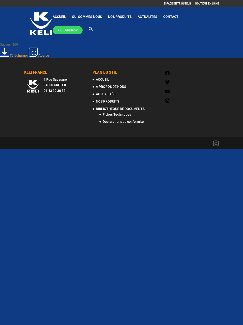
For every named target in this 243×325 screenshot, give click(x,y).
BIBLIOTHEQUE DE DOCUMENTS (120, 109)
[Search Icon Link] (91, 33)
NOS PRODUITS (120, 17)
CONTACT (170, 17)
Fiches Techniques (117, 114)
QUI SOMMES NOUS (87, 17)
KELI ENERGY (67, 30)
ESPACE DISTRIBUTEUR (177, 3)
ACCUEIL (59, 17)
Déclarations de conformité (123, 121)
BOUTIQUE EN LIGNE (207, 3)
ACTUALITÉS (147, 17)
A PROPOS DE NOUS (111, 87)
